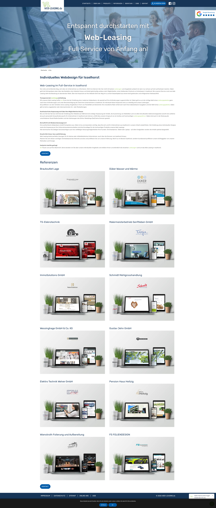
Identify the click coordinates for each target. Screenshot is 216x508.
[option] (108, 37)
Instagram (174, 3)
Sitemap (72, 496)
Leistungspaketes (163, 100)
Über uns (96, 3)
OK (112, 505)
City (50, 70)
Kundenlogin (159, 3)
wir (62, 100)
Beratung (129, 3)
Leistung (54, 98)
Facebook (170, 3)
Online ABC (84, 496)
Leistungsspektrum (140, 116)
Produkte (107, 3)
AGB (94, 496)
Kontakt (145, 3)
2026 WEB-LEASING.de (166, 496)
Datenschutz (60, 496)
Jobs (137, 3)
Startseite (86, 3)
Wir (41, 147)
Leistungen (118, 89)
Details (103, 505)
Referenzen (117, 3)
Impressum (45, 496)
